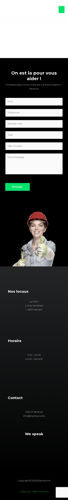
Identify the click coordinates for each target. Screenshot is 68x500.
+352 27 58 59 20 (34, 412)
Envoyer (17, 186)
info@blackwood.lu (34, 416)
